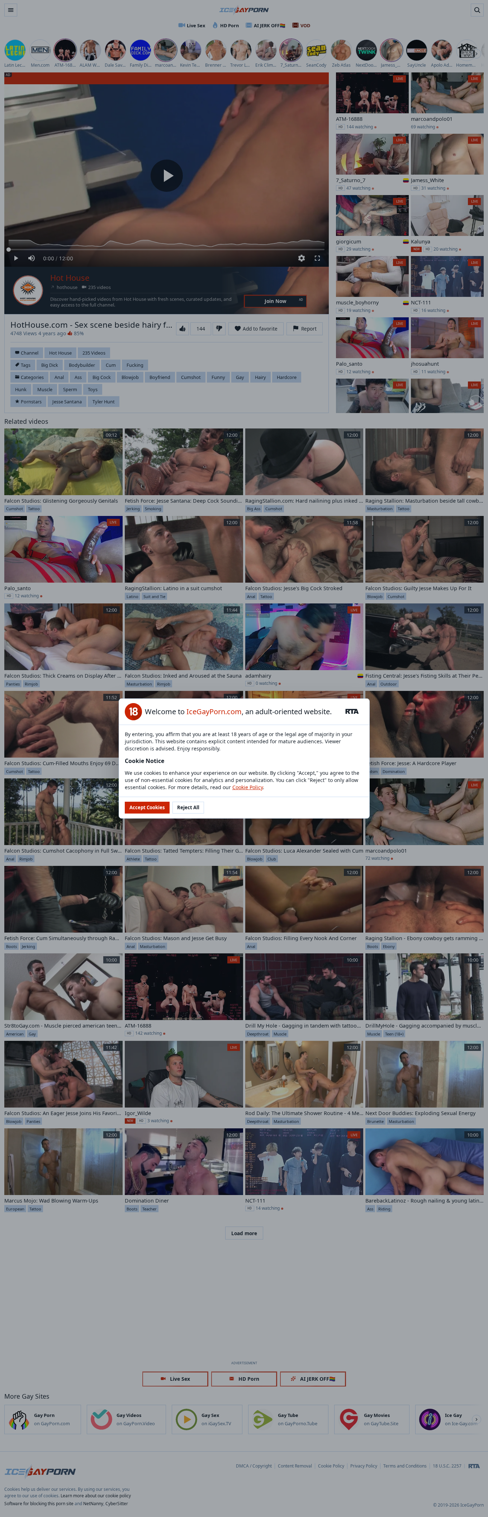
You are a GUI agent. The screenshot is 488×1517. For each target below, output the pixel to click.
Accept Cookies (147, 807)
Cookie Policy (247, 787)
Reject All (188, 807)
